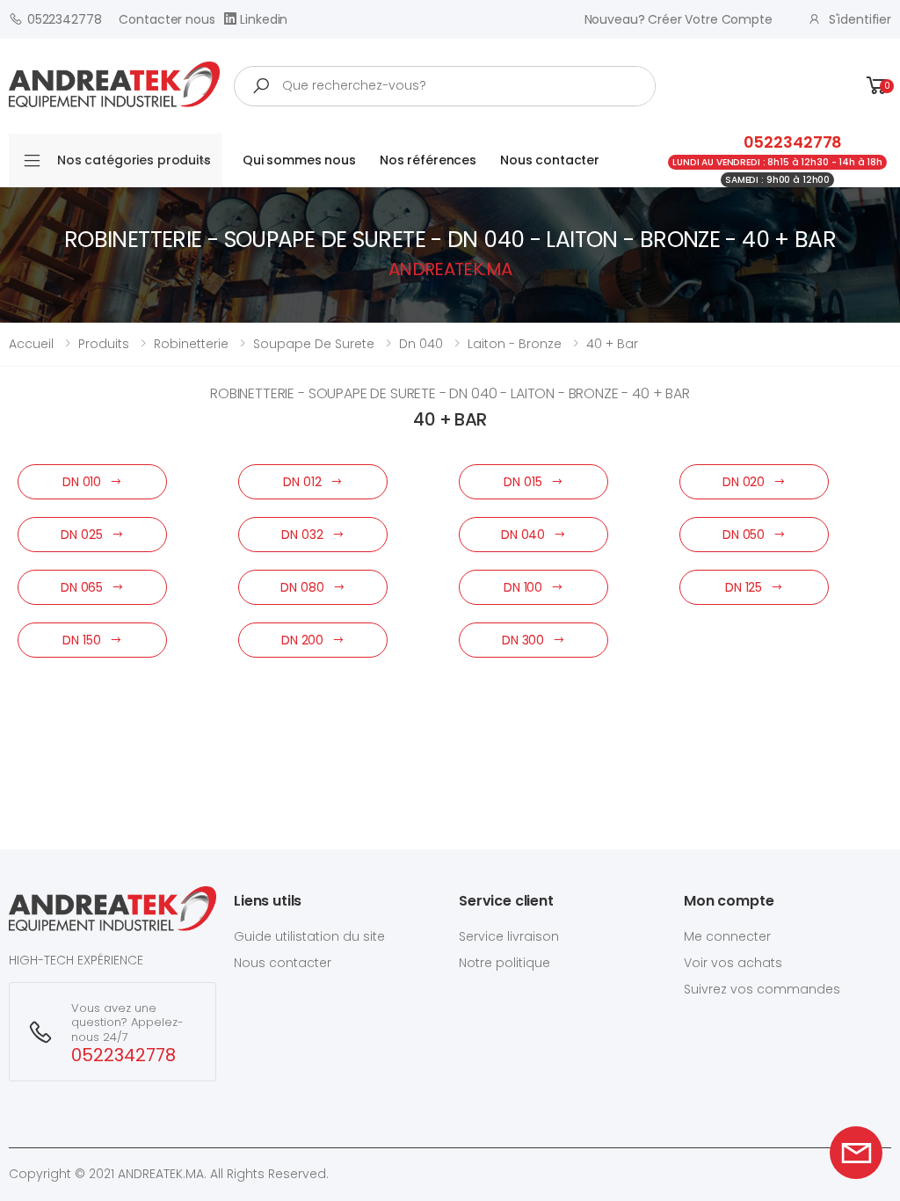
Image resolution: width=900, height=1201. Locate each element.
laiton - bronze (515, 344)
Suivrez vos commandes (762, 989)
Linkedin (263, 19)
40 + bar (612, 344)
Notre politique (504, 963)
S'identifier (860, 19)
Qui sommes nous (299, 160)
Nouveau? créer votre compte (678, 19)
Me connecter (727, 936)
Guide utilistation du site (309, 936)
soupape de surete (313, 344)
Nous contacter (549, 160)
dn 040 (421, 344)
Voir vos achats (733, 963)
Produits (103, 344)
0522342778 (64, 19)
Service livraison (509, 936)
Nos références (428, 160)
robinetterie (191, 344)
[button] (877, 86)
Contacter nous (166, 19)
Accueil (31, 344)
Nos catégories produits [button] (134, 160)
